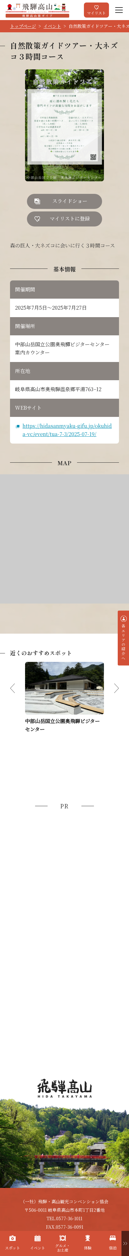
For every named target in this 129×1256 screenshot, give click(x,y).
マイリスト (96, 12)
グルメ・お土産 (62, 1248)
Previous (17, 688)
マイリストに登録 (70, 218)
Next (111, 688)
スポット (12, 1247)
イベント (52, 26)
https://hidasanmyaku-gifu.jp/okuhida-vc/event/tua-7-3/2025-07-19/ (67, 430)
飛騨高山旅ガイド (37, 10)
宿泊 (112, 1247)
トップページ (23, 26)
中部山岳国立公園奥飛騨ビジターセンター (62, 725)
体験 (87, 1247)
